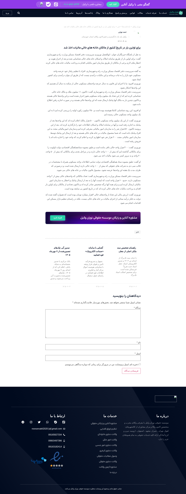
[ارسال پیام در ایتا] (56, 4)
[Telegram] (23, 422)
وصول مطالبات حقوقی (107, 456)
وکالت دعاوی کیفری (108, 450)
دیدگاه (137, 308)
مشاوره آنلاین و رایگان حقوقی (104, 423)
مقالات (140, 13)
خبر (137, 232)
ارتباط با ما (57, 416)
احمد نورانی (122, 32)
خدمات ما (163, 13)
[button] (70, 4)
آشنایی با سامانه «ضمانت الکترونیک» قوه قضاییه (94, 251)
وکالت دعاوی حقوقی (108, 461)
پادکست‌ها (89, 13)
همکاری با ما (108, 13)
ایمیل (138, 354)
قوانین (132, 13)
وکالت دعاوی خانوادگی (107, 434)
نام (139, 342)
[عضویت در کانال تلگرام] (41, 4)
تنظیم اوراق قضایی (108, 429)
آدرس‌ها (79, 13)
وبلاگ (98, 13)
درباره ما (162, 416)
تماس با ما (69, 13)
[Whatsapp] (47, 422)
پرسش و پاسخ (121, 13)
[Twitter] (39, 422)
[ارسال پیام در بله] (48, 4)
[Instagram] (31, 422)
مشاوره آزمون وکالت (108, 467)
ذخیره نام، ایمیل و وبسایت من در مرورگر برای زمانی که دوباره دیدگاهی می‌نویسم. (101, 364)
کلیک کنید (113, 4)
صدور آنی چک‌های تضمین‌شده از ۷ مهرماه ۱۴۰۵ (59, 251)
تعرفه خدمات (151, 13)
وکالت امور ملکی (110, 439)
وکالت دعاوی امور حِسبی (106, 445)
